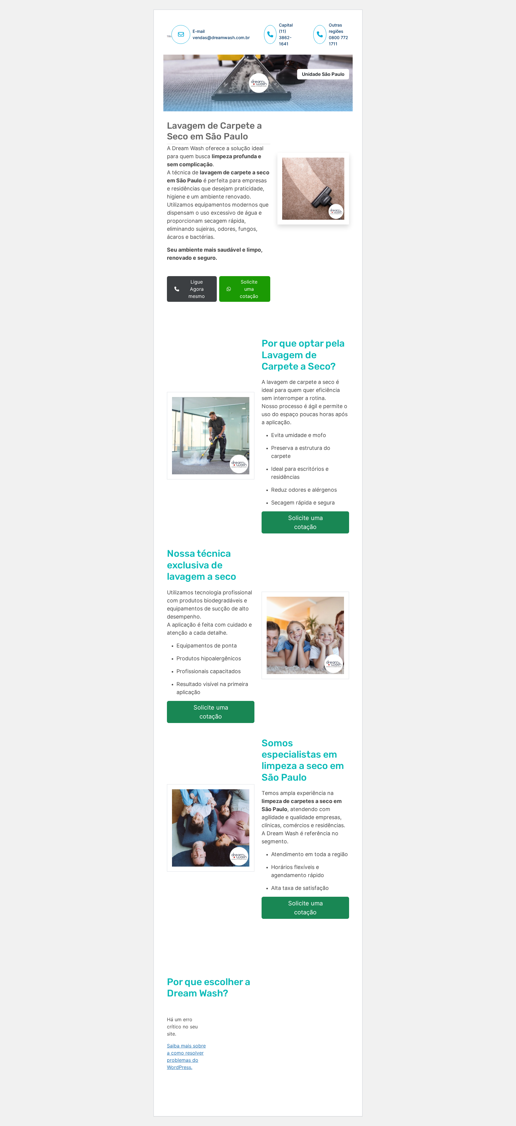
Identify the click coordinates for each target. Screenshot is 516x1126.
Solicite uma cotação (249, 289)
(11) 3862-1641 (285, 37)
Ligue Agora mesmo (196, 289)
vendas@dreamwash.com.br (221, 37)
